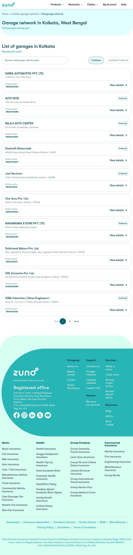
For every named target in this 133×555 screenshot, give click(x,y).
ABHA (109, 416)
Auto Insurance (10, 464)
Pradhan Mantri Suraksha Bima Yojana (49, 491)
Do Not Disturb (87, 522)
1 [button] (62, 321)
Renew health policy (110, 394)
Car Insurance (10, 454)
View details (117, 85)
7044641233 (12, 311)
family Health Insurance (44, 499)
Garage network (91, 373)
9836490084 (12, 112)
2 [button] (70, 321)
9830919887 (12, 137)
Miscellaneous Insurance (113, 469)
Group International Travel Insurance (82, 480)
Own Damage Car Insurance (12, 498)
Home (5, 13)
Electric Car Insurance (15, 504)
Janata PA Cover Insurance (80, 472)
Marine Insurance (115, 451)
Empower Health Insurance (45, 477)
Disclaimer (63, 527)
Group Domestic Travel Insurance (79, 450)
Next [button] (76, 321)
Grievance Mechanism (36, 522)
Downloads (12, 522)
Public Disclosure (73, 386)
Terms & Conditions (84, 527)
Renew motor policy (110, 383)
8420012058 (12, 286)
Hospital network (91, 381)
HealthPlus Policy (46, 484)
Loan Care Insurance (82, 457)
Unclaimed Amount (64, 522)
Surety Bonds (112, 475)
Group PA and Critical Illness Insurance (83, 464)
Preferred (123, 98)
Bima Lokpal (110, 423)
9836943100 (12, 87)
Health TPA (93, 388)
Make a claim (110, 368)
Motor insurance (11, 448)
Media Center (71, 373)
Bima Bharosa (118, 522)
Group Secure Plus (81, 487)
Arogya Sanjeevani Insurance (47, 456)
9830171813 (11, 187)
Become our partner (93, 403)
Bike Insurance (10, 459)
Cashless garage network (24, 13)
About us (72, 366)
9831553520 (12, 237)
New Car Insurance (13, 510)
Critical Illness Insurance (44, 507)
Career (71, 379)
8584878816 (12, 212)
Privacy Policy (45, 527)
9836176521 (12, 262)
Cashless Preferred (118, 60)
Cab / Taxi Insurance (14, 469)
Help (123, 4)
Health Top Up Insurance (44, 464)
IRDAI (103, 522)
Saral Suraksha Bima (48, 470)
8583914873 (12, 162)
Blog (108, 411)
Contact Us (92, 366)
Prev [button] (56, 321)
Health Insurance (46, 448)
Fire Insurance (113, 456)
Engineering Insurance (118, 461)
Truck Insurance (11, 483)
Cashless (96, 60)
